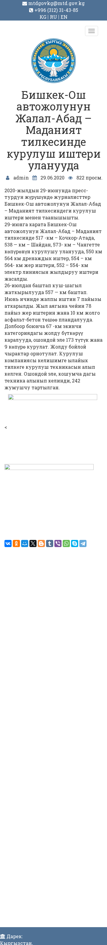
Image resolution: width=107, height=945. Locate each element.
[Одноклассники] (16, 543)
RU (53, 17)
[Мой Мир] (24, 543)
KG (43, 17)
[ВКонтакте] (8, 543)
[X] (33, 543)
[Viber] (58, 543)
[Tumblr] (49, 543)
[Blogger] (41, 543)
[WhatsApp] (66, 543)
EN (64, 17)
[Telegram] (82, 543)
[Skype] (74, 543)
